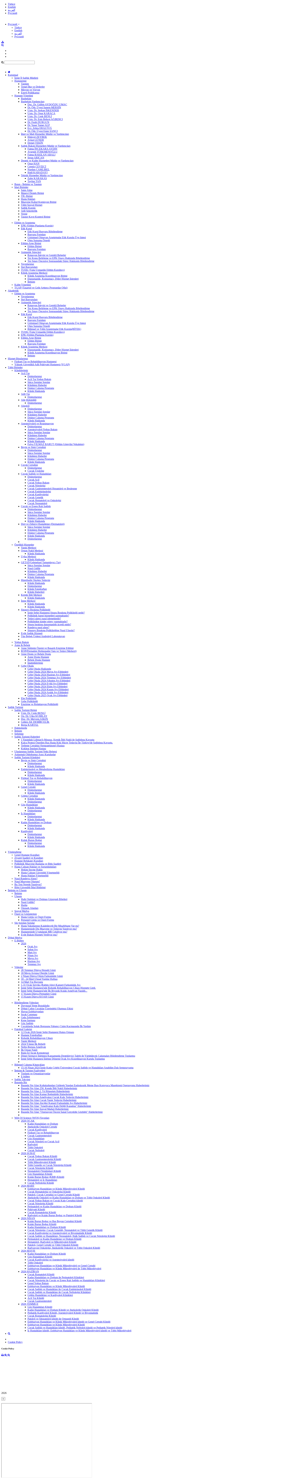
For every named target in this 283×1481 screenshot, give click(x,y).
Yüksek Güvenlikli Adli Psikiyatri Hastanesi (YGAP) (42, 364)
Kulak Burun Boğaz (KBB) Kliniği (46, 1177)
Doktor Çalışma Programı (41, 388)
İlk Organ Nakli (29, 1050)
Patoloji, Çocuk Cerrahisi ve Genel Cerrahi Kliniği (54, 1194)
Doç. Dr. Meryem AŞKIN (34, 719)
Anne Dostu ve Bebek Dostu (36, 654)
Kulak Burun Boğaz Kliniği (42, 1224)
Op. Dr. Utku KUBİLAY (34, 716)
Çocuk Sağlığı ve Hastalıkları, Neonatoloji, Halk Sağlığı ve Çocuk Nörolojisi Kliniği (71, 1236)
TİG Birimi (27, 196)
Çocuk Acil (33, 479)
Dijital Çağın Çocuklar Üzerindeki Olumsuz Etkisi (47, 1008)
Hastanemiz (20, 80)
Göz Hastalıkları (29, 804)
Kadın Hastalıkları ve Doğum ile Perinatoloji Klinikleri (56, 1277)
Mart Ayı (32, 952)
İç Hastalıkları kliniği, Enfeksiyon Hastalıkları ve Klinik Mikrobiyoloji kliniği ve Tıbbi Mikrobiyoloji (79, 1330)
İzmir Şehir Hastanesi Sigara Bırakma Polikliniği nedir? (56, 612)
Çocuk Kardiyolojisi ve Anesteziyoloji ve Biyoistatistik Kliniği (60, 1233)
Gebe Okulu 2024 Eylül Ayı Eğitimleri (47, 683)
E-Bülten (19, 940)
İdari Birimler (21, 187)
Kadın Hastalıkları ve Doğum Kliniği (47, 1227)
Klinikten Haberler (37, 385)
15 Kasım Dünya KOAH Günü (37, 996)
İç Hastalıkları (28, 813)
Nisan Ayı (33, 955)
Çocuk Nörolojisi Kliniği (40, 1168)
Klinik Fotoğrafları (37, 589)
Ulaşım (18, 896)
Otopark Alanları (29, 908)
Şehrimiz (19, 733)
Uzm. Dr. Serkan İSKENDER (43, 110)
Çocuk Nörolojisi (36, 485)
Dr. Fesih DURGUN (38, 122)
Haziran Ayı (34, 961)
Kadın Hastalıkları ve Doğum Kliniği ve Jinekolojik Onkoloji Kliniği (63, 1309)
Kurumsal (13, 75)
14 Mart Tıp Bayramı (32, 982)
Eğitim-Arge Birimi (31, 243)
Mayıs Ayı (33, 958)
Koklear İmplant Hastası (33, 748)
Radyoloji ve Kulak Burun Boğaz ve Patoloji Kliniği (55, 1215)
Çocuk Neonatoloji (37, 503)
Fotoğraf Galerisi (23, 1029)
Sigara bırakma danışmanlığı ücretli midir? (49, 624)
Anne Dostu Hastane (38, 657)
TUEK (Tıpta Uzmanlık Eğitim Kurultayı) (43, 270)
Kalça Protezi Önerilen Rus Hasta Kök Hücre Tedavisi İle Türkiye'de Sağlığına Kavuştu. (67, 742)
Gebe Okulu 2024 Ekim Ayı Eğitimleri (47, 686)
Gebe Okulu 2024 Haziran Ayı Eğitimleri (49, 674)
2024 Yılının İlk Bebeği (33, 1044)
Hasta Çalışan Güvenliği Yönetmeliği (40, 872)
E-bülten (25, 1076)
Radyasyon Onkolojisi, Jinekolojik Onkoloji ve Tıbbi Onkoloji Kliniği (64, 1247)
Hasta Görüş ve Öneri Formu (36, 917)
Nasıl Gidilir (34, 568)
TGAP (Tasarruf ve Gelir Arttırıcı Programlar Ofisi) (40, 287)
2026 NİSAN (28, 1218)
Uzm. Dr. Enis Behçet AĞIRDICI (45, 119)
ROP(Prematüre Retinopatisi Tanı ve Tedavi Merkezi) (48, 651)
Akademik (13, 290)
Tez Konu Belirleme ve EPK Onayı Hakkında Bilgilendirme (59, 258)
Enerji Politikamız (30, 92)
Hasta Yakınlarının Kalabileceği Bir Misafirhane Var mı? (50, 925)
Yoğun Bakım (21, 642)
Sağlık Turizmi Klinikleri (27, 757)
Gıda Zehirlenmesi (30, 1017)
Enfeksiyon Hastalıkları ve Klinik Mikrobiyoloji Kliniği (56, 1188)
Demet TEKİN (35, 142)
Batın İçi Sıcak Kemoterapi (35, 1052)
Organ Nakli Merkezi (32, 550)
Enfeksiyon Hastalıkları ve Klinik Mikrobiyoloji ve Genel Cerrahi (61, 1265)
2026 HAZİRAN (30, 1271)
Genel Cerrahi (28, 787)
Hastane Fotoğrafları (31, 1035)
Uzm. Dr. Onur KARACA (41, 113)
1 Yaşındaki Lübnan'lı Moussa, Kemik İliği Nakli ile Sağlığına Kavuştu (57, 739)
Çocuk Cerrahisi (29, 465)
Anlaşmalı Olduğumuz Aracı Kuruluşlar (35, 754)
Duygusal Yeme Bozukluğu (35, 1005)
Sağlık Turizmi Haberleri (27, 736)
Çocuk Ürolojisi (36, 470)
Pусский (12, 13)
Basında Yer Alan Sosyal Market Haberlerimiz (45, 1109)
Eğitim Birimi (35, 246)
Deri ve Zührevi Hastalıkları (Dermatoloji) (43, 524)
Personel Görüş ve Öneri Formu (37, 920)
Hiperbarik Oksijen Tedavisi (35, 580)
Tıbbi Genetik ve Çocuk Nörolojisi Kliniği (49, 1165)
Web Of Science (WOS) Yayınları (31, 1117)
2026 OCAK (28, 1120)
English (12, 7)
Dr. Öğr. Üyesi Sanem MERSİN (44, 107)
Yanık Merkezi (28, 547)
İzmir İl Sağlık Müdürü (26, 77)
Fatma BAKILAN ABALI (41, 154)
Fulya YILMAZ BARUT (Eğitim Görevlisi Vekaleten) (56, 444)
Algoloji (25, 405)
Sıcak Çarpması (29, 1014)
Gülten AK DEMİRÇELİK (35, 722)
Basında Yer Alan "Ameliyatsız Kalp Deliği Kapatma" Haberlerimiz (56, 1106)
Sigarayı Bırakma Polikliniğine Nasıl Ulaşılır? (51, 630)
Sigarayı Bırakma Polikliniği (35, 609)
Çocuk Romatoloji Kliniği (41, 1274)
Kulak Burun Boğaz (31, 840)
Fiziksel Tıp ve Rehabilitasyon (36, 778)
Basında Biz (20, 1082)
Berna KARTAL (29, 725)
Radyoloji (33, 1144)
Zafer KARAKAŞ (37, 178)
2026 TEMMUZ (29, 1304)
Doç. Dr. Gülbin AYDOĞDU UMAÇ (47, 104)
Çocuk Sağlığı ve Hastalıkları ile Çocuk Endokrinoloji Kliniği (59, 1289)
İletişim (31, 281)
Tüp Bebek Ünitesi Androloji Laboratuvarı (43, 636)
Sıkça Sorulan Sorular (39, 382)
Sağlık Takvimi (22, 1079)
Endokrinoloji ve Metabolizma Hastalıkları (43, 769)
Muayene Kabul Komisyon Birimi (38, 202)
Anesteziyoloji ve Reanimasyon (37, 423)
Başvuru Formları (37, 234)
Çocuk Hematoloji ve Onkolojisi (44, 500)
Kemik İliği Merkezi (31, 595)
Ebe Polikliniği (28, 698)
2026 (23, 943)
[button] (13, 24)
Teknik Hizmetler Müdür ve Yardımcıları (42, 175)
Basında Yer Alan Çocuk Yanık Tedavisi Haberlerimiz (48, 1100)
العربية (11, 10)
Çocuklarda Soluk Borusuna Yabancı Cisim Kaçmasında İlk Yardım (56, 1026)
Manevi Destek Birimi (32, 193)
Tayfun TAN (34, 181)
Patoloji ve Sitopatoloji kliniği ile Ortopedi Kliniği (53, 1318)
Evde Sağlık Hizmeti (31, 633)
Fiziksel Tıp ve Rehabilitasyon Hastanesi (35, 361)
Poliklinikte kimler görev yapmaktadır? (48, 621)
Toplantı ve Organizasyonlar (35, 1073)
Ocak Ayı (32, 946)
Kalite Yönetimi (22, 284)
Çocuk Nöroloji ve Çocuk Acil (43, 1141)
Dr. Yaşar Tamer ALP (39, 125)
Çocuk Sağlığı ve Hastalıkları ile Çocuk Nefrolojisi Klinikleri (59, 1292)
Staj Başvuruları (29, 267)
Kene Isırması (28, 1020)
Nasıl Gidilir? (28, 902)
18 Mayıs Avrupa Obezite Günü (37, 973)
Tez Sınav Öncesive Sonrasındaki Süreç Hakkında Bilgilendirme (61, 261)
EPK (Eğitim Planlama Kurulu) (37, 225)
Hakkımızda (20, 727)
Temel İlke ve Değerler (33, 86)
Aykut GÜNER (36, 140)
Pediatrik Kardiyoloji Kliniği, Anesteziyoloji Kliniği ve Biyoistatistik (63, 1312)
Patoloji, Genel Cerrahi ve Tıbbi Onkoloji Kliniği (53, 1244)
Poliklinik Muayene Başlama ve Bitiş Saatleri (37, 863)
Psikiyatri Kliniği (36, 1209)
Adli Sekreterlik (29, 210)
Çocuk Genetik (35, 497)
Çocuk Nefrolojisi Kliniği (41, 1182)
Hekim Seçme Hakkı (32, 869)
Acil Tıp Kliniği (36, 1298)
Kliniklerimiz (21, 370)
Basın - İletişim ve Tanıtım (28, 184)
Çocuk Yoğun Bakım (38, 482)
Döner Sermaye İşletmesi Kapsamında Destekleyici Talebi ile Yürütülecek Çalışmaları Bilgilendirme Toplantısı (78, 1055)
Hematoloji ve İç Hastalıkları (42, 1179)
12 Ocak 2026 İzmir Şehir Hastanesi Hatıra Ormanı (47, 1032)
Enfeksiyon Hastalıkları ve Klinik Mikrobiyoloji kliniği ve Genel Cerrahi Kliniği (69, 1321)
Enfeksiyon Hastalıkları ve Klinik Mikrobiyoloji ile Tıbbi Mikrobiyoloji (64, 1268)
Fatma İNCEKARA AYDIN (42, 148)
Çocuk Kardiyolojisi (38, 494)
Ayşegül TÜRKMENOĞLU (42, 151)
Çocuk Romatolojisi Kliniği (42, 1212)
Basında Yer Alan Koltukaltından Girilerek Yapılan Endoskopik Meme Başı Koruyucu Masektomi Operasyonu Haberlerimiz (85, 1085)
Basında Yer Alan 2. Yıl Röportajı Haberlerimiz (45, 1091)
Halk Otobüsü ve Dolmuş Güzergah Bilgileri (44, 899)
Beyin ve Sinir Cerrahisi (33, 447)
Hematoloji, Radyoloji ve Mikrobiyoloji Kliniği (52, 1242)
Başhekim (26, 98)
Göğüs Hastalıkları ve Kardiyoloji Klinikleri (50, 1295)
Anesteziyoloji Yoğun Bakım (42, 429)
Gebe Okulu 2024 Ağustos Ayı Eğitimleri (49, 680)
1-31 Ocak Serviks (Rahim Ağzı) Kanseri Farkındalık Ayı (50, 985)
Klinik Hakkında (36, 391)
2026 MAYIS (28, 1250)
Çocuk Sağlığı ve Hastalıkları (36, 473)
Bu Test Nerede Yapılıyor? (28, 884)
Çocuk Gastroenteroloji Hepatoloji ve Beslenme (52, 488)
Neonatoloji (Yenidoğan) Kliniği (44, 1171)
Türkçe (11, 4)
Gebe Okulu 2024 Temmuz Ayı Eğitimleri (49, 677)
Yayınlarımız (27, 264)
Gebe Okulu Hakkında (39, 668)
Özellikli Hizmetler (24, 544)
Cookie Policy (15, 1342)
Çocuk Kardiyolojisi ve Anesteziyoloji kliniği (51, 1259)
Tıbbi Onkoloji (35, 1147)
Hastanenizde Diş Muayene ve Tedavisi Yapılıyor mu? (49, 928)
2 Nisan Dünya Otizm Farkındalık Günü (42, 976)
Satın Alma (26, 190)
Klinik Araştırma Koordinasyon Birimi (47, 275)
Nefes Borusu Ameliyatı (33, 1047)
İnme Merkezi (28, 600)
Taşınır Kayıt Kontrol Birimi (35, 216)
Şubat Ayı (33, 949)
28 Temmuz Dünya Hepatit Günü (38, 970)
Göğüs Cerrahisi (29, 795)
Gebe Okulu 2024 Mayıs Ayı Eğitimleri (48, 671)
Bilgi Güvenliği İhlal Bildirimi (30, 887)
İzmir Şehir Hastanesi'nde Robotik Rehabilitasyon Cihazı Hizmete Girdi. (58, 987)
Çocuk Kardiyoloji (37, 1129)
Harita (24, 905)
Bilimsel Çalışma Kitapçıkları (29, 1064)
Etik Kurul (26, 228)
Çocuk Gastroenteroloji (40, 1135)
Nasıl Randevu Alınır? (26, 878)
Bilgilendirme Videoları (26, 1002)
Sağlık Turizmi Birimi (25, 710)
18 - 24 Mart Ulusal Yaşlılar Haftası (39, 979)
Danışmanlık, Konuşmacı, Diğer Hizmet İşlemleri (53, 278)
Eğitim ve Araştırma (24, 222)
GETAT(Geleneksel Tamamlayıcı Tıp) (41, 562)
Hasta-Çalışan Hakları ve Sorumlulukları (35, 866)
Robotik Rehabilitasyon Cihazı (37, 1038)
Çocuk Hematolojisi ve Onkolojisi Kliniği (49, 1191)
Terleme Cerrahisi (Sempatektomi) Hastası (43, 745)
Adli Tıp (25, 394)
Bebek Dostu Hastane (39, 660)
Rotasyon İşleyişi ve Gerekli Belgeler (47, 255)
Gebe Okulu (27, 665)
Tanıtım (25, 83)
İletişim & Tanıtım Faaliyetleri (29, 1070)
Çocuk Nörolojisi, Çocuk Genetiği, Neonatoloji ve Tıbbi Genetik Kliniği (65, 1230)
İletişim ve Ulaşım (17, 890)
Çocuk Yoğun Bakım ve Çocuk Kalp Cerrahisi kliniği (55, 1200)
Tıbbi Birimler (15, 367)
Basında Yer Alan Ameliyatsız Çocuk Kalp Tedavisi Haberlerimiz (54, 1097)
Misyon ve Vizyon (30, 89)
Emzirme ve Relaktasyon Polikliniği (39, 704)
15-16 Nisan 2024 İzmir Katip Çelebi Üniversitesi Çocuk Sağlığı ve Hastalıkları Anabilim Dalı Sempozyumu (77, 1067)
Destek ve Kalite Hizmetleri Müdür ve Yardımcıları (47, 160)
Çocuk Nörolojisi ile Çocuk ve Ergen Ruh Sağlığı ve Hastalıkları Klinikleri (66, 1280)
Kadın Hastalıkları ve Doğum (36, 822)
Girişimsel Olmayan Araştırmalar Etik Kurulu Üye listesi (57, 237)
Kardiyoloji (27, 831)
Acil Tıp (25, 373)
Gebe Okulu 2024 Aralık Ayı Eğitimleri (48, 692)
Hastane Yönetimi (23, 95)
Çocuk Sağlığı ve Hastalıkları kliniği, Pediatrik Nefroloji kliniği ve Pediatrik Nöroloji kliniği (75, 1327)
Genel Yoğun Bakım (38, 1283)
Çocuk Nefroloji (36, 1150)
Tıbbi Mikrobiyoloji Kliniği (42, 1162)
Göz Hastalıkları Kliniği (40, 1174)
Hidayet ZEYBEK (37, 137)
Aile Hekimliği (28, 400)
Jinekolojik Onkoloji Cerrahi (42, 1126)
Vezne (24, 213)
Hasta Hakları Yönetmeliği (34, 875)
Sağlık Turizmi (15, 707)
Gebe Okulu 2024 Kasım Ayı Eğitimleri (48, 689)
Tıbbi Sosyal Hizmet (31, 205)
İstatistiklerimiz (35, 662)
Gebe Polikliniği (29, 701)
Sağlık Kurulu (28, 207)
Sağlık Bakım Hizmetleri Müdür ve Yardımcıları (45, 145)
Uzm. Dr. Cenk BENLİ (40, 116)
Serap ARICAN (36, 157)
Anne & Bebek (22, 645)
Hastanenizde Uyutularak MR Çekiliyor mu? (44, 931)
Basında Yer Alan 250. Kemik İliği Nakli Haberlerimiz (49, 1088)
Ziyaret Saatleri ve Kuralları (28, 857)
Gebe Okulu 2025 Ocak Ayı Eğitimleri (47, 695)
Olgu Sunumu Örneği (39, 240)
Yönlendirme (14, 852)
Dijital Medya (15, 937)
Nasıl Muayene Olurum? (27, 881)
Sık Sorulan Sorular (24, 922)
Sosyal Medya (21, 911)
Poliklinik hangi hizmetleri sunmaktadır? (48, 615)
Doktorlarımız (35, 376)
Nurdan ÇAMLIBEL (39, 169)
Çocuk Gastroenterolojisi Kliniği (44, 1159)
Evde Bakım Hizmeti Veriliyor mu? (39, 934)
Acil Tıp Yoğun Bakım (39, 379)
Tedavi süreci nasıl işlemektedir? (44, 618)
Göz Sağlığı (27, 1023)
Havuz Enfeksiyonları (32, 1011)
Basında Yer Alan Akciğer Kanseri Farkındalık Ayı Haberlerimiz (54, 1103)
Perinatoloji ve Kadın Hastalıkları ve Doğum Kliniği (54, 1206)
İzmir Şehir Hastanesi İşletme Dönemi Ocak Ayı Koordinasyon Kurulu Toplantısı (63, 1058)
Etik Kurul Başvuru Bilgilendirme (45, 231)
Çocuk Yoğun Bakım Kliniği (42, 1156)
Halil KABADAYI (37, 172)
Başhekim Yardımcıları (32, 101)
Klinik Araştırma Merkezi (34, 272)
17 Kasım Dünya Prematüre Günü (38, 993)
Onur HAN (33, 163)
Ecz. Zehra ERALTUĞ (40, 128)
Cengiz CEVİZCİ (37, 166)
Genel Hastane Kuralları (26, 855)
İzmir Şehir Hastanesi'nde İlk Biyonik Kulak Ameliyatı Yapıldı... (54, 990)
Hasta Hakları (28, 199)
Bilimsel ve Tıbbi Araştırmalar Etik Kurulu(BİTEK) (54, 329)
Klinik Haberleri (36, 592)
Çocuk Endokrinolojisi (39, 491)
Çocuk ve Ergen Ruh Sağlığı (36, 506)
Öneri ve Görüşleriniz (25, 914)
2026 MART (27, 1185)
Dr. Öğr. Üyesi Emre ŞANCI (43, 131)
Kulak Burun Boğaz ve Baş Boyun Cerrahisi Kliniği (55, 1221)
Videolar (18, 967)
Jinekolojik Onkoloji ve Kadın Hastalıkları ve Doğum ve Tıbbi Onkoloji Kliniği (69, 1197)
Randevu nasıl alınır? (38, 627)
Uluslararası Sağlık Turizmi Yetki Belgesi (35, 751)
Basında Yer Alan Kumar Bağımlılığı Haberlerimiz (47, 1094)
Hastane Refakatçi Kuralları (28, 860)
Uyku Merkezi (28, 556)
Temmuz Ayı (34, 964)
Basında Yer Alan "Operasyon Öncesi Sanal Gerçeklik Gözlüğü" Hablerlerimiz (62, 1112)
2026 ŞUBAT (28, 1153)
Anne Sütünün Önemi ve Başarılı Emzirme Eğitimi (47, 648)
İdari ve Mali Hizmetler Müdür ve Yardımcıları (45, 134)
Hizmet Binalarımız (18, 358)
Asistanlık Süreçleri (31, 252)
